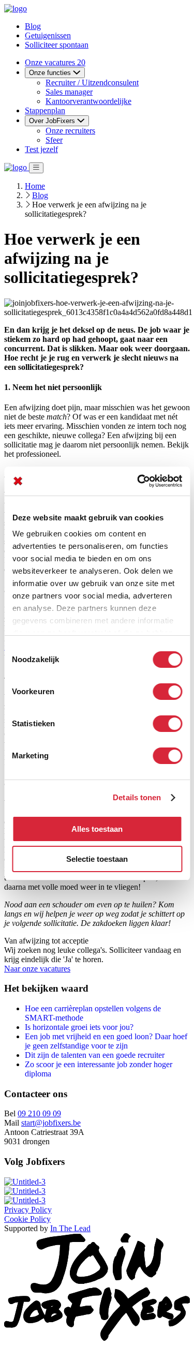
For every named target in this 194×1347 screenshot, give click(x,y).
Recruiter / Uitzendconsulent (92, 82)
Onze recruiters (70, 130)
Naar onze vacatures (37, 968)
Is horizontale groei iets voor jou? (79, 1027)
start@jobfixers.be (51, 1122)
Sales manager (69, 91)
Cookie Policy (27, 1219)
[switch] (167, 691)
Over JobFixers (53, 121)
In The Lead (70, 1228)
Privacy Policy (28, 1209)
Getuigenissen (48, 35)
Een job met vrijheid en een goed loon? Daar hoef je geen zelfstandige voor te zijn (106, 1041)
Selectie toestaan (97, 859)
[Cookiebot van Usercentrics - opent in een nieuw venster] (138, 481)
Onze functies (51, 73)
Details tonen (137, 797)
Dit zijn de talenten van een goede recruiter (95, 1055)
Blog (33, 26)
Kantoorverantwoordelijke (88, 101)
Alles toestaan (97, 829)
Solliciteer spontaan (56, 44)
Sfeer (54, 140)
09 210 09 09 (39, 1113)
